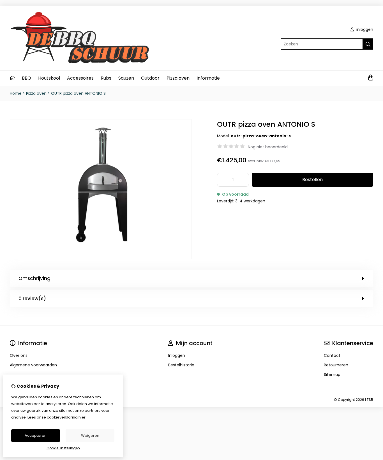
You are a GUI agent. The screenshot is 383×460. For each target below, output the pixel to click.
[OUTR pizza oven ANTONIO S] (101, 258)
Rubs (106, 78)
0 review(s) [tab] (32, 298)
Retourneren (336, 365)
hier (82, 417)
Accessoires (80, 78)
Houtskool (49, 78)
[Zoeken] (368, 44)
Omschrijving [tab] (34, 278)
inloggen (364, 29)
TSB (370, 399)
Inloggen (176, 355)
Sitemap (332, 374)
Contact (332, 355)
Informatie (208, 78)
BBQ (26, 78)
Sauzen (126, 78)
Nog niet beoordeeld (268, 147)
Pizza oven (178, 78)
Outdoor (150, 78)
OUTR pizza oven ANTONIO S (78, 93)
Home (16, 93)
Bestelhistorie (181, 365)
